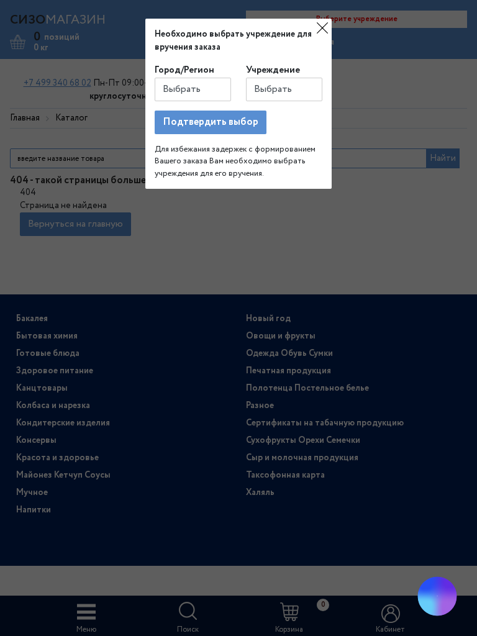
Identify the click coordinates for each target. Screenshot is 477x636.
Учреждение (273, 70)
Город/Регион (184, 70)
